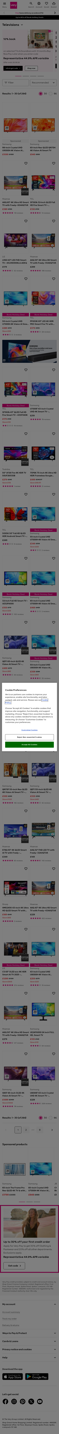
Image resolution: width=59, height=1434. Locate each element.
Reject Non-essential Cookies (29, 737)
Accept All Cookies (29, 744)
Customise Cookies (29, 730)
